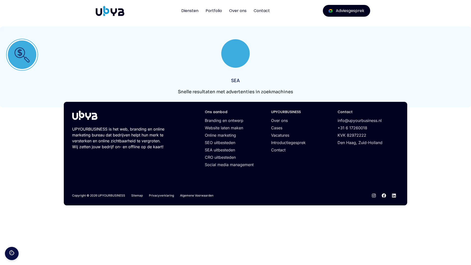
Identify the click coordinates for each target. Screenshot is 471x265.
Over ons (238, 10)
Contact (262, 10)
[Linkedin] (394, 195)
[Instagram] (373, 195)
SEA (235, 80)
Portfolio (214, 10)
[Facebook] (383, 195)
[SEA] (22, 55)
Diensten (189, 10)
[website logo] (110, 10)
